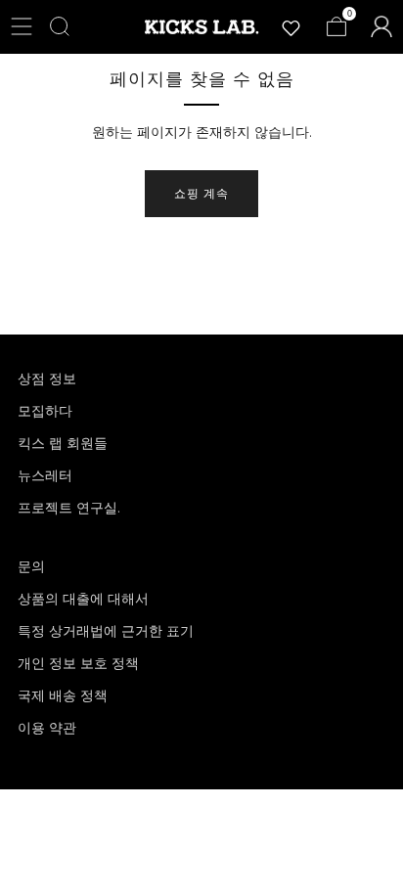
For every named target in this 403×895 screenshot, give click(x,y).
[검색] (59, 26)
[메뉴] (21, 26)
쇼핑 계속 (201, 193)
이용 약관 (47, 728)
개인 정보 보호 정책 (78, 663)
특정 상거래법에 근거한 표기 (106, 631)
